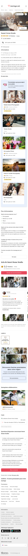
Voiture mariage (13, 491)
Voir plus (14, 257)
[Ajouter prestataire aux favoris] (26, 14)
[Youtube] (14, 538)
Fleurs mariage (14, 496)
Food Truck (11, 501)
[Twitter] (5, 538)
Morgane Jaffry (15, 475)
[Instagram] (11, 538)
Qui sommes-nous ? (17, 522)
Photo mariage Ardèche (6, 426)
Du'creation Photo (9, 151)
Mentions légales (10, 512)
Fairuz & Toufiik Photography (12, 173)
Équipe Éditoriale (4, 524)
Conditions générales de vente (8, 514)
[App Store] (6, 532)
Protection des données (6, 516)
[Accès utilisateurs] (26, 6)
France (5, 545)
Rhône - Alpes (4, 10)
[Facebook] (2, 538)
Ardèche (11, 10)
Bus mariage (21, 491)
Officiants (18, 501)
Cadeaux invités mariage (6, 489)
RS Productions (8, 197)
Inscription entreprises (6, 522)
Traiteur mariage (4, 486)
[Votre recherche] (2, 14)
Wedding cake (4, 501)
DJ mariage (3, 503)
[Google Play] (16, 532)
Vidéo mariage (17, 489)
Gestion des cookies (18, 516)
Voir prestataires (14, 378)
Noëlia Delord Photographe (11, 105)
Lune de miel (15, 499)
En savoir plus (4, 76)
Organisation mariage (5, 499)
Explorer (23, 28)
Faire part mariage (14, 486)
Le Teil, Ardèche (7, 38)
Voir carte (23, 420)
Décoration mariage (5, 494)
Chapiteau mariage (15, 494)
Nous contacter (14, 470)
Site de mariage (19, 524)
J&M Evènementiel (8, 407)
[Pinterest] (8, 538)
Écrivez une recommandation (14, 272)
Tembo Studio (8, 129)
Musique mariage (4, 491)
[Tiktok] (17, 538)
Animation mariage (5, 496)
